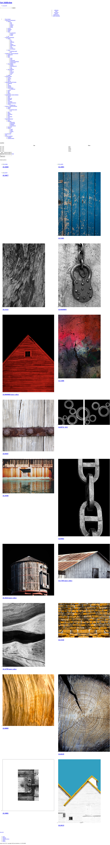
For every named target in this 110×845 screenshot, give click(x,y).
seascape (9, 78)
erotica (9, 108)
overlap (9, 90)
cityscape (12, 71)
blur (11, 22)
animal (11, 35)
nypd (9, 117)
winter (11, 129)
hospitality (10, 99)
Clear (13, 153)
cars (11, 67)
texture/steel (12, 60)
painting (11, 24)
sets (11, 52)
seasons (9, 128)
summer (11, 131)
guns (9, 112)
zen (8, 36)
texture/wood (12, 62)
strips (9, 91)
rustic (9, 56)
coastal (9, 77)
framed (9, 93)
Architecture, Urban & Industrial (11, 53)
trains (11, 68)
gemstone (9, 29)
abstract (9, 21)
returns (4, 840)
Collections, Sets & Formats (10, 82)
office (9, 97)
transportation (10, 63)
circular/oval (12, 89)
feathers (11, 44)
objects (11, 73)
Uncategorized (8, 133)
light (11, 23)
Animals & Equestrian (9, 37)
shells (9, 79)
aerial (9, 120)
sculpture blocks (11, 138)
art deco (9, 28)
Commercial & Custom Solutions (11, 94)
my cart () (5, 5)
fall (10, 132)
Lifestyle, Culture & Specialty (11, 106)
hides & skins (13, 45)
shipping (4, 837)
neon (11, 70)
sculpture (9, 137)
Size (2, 152)
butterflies (12, 42)
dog (11, 43)
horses (9, 50)
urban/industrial (11, 69)
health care (10, 98)
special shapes (10, 87)
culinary (9, 107)
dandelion (12, 124)
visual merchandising (12, 102)
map (11, 74)
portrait (11, 47)
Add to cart (3, 156)
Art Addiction (6, 2)
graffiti (9, 75)
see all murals (13, 32)
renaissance (10, 114)
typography (10, 116)
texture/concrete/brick (14, 61)
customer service (6, 838)
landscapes (10, 126)
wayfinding (10, 101)
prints (56, 11)
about (4, 836)
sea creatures (12, 48)
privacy (4, 841)
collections (56, 10)
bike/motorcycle (13, 66)
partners (56, 13)
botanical (9, 121)
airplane (11, 64)
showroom (56, 12)
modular (9, 85)
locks (11, 59)
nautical (9, 81)
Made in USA (56, 14)
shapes (11, 26)
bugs (11, 40)
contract (9, 95)
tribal (9, 115)
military (9, 113)
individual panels (13, 51)
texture (11, 27)
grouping (9, 86)
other (9, 92)
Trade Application (56, 15)
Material (2, 153)
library (9, 55)
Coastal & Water (8, 76)
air (10, 39)
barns (11, 58)
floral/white (12, 122)
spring (11, 130)
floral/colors (12, 123)
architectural (10, 54)
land (11, 46)
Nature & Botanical (9, 118)
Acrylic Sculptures (9, 136)
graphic (9, 30)
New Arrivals (8, 19)
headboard (10, 83)
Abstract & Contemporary (10, 20)
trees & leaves (13, 125)
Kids (6, 134)
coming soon (12, 105)
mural (9, 31)
